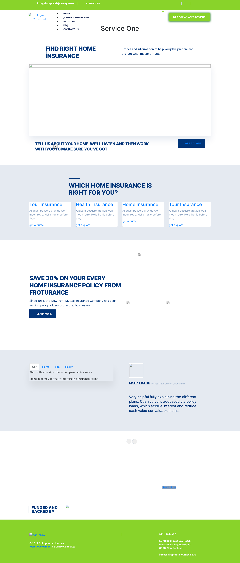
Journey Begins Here (76, 17)
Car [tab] (34, 366)
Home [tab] (45, 366)
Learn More (44, 313)
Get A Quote (193, 143)
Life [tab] (57, 366)
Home (66, 13)
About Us (69, 21)
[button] (189, 17)
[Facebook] (177, 3)
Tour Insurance (45, 204)
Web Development (40, 546)
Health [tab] (69, 366)
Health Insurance (94, 204)
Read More (169, 487)
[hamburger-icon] (163, 11)
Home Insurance (140, 204)
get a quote (36, 225)
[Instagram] (186, 3)
